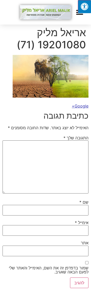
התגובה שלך (75, 138)
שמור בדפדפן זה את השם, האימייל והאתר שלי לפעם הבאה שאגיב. (48, 270)
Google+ (80, 106)
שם (83, 202)
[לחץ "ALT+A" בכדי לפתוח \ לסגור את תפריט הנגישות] (84, 6)
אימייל (81, 223)
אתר (84, 243)
